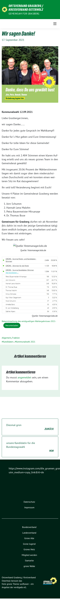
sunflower (24, 584)
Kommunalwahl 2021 (25, 341)
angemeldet (24, 377)
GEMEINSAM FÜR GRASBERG (24, 13)
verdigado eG (20, 587)
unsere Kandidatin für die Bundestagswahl (30, 446)
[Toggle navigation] (55, 23)
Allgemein (6, 337)
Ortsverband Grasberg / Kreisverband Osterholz (26, 7)
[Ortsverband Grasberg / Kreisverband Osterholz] (4, 9)
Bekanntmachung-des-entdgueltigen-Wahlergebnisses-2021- (29, 321)
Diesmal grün (30, 427)
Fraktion (16, 337)
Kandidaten (8, 341)
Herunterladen (11, 325)
